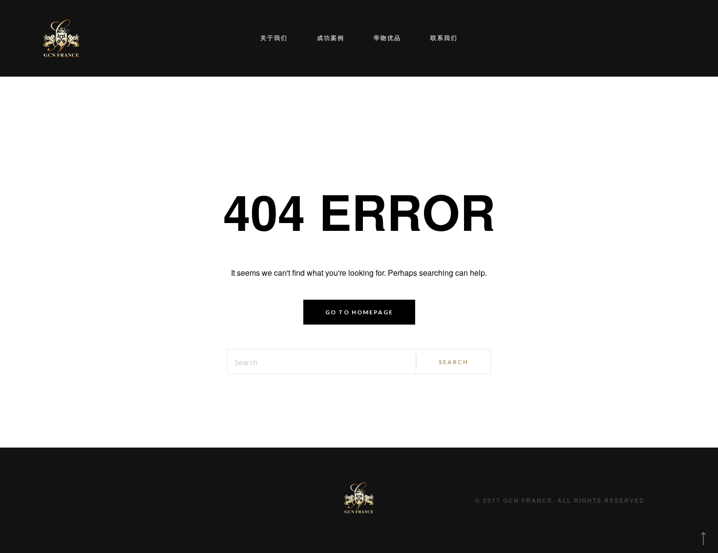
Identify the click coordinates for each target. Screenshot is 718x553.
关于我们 (296, 37)
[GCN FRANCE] (61, 38)
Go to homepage (359, 312)
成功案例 (338, 37)
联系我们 (422, 37)
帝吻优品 (380, 37)
